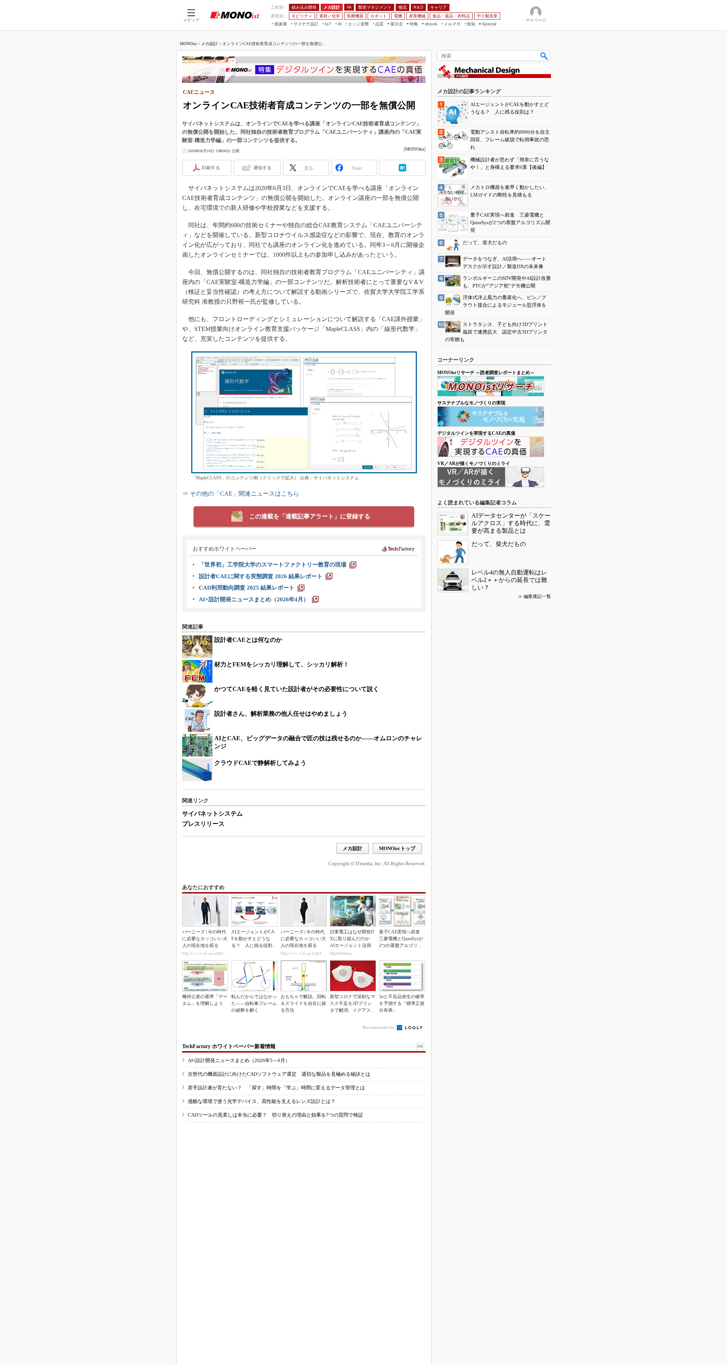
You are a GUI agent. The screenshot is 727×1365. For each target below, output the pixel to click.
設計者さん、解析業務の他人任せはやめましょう (281, 713)
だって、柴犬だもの (498, 544)
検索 (544, 55)
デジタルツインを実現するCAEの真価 (476, 433)
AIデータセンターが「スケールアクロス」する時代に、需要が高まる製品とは (511, 523)
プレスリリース (203, 824)
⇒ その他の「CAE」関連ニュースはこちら (240, 493)
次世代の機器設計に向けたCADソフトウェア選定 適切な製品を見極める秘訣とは (279, 1074)
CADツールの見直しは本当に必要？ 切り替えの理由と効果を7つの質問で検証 (275, 1115)
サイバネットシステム (212, 813)
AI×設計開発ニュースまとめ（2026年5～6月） (239, 1060)
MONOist (188, 43)
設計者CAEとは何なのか (248, 639)
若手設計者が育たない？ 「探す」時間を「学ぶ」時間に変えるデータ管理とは (276, 1087)
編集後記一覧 (537, 596)
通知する (262, 167)
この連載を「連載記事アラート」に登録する (309, 516)
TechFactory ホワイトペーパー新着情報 (229, 1046)
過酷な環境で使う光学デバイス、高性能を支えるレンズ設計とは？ (261, 1101)
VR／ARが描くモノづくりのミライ (473, 463)
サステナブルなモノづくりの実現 (471, 403)
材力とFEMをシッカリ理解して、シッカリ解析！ (281, 664)
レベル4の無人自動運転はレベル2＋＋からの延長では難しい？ (509, 580)
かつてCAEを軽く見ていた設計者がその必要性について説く (296, 689)
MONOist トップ (397, 848)
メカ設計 (209, 43)
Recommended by (379, 1027)
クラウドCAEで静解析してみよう (260, 763)
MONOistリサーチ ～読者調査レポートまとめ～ (486, 372)
